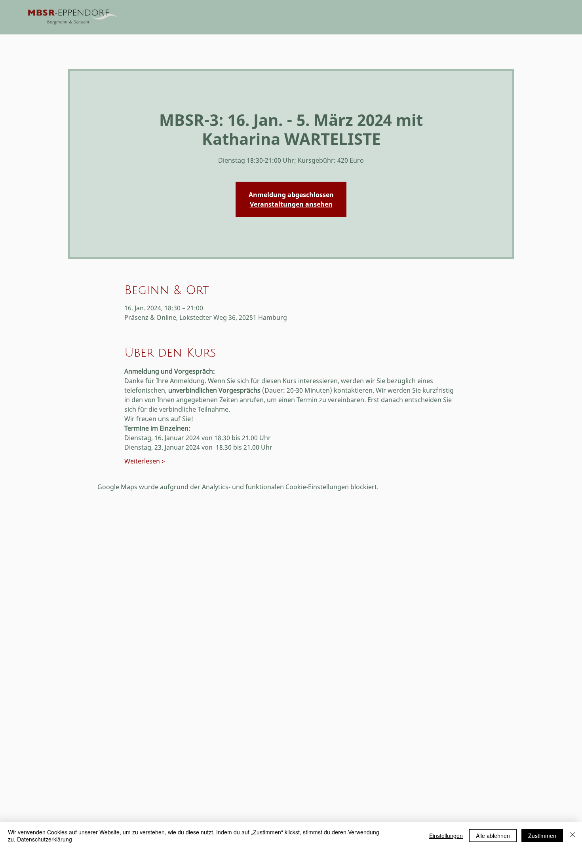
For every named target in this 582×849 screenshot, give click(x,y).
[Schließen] (572, 835)
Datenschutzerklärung (44, 839)
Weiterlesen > (144, 461)
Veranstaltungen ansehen (291, 204)
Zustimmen (542, 836)
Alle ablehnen (493, 836)
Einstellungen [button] (446, 836)
